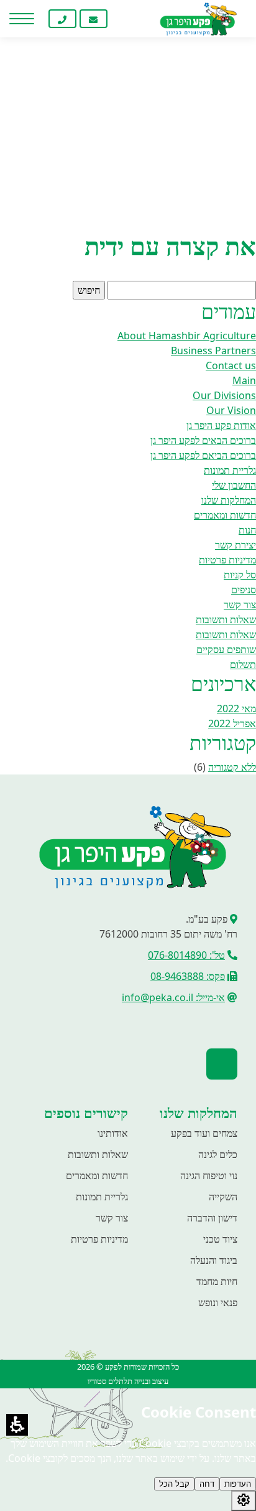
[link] (125, 18)
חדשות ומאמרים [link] (225, 515)
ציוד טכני (220, 1239)
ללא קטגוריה (232, 767)
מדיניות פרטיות (99, 1239)
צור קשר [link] (240, 604)
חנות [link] (247, 530)
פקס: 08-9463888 (187, 976)
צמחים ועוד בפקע (204, 1133)
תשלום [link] (243, 664)
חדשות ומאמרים (97, 1175)
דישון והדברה (212, 1218)
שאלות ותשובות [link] (226, 619)
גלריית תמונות (102, 1196)
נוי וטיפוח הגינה (208, 1175)
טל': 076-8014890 (186, 955)
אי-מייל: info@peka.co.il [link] (173, 997)
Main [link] (244, 380)
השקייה (223, 1196)
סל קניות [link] (240, 574)
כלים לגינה (217, 1154)
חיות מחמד (216, 1281)
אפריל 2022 (232, 723)
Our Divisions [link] (224, 395)
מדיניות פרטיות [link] (227, 560)
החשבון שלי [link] (234, 485)
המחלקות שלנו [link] (228, 500)
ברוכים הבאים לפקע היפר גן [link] (203, 440)
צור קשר (112, 1218)
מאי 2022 (236, 708)
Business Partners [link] (213, 350)
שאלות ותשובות (98, 1154)
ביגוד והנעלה (213, 1260)
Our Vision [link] (231, 410)
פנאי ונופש (217, 1302)
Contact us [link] (231, 365)
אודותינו (113, 1133)
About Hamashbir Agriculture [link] (186, 335)
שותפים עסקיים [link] (226, 649)
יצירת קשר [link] (235, 545)
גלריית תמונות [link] (230, 470)
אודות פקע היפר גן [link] (221, 425)
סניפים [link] (243, 589)
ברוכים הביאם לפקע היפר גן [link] (203, 455)
